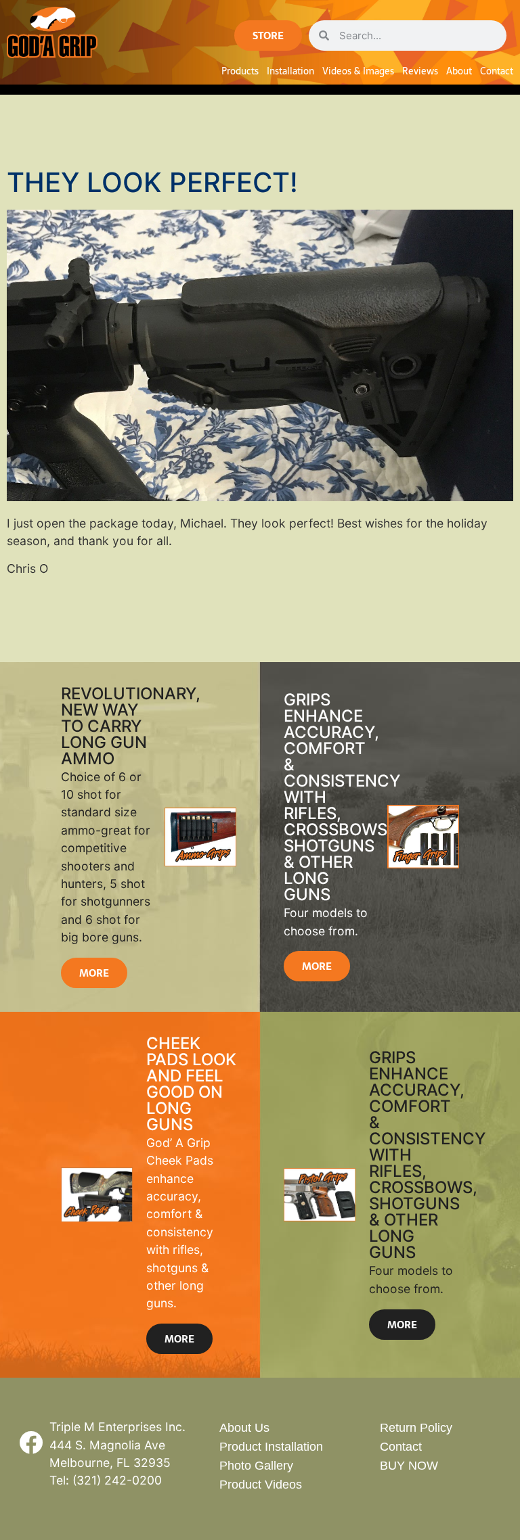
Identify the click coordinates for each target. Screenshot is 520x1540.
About (459, 71)
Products (240, 71)
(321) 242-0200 (117, 1480)
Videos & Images (358, 71)
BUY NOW (409, 1465)
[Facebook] (30, 1442)
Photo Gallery (256, 1465)
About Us (244, 1427)
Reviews (420, 71)
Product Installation (271, 1446)
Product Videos (260, 1484)
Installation (290, 71)
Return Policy (416, 1427)
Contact (496, 71)
